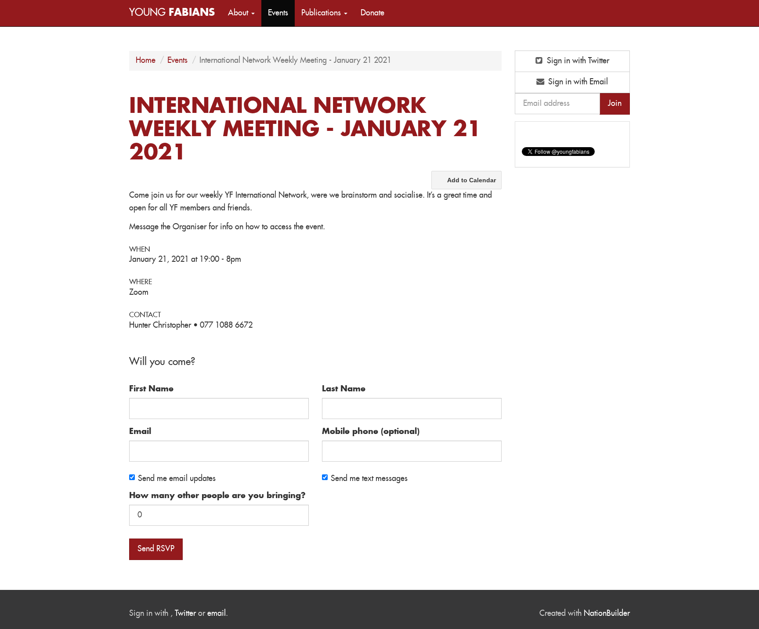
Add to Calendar (471, 180)
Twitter (185, 614)
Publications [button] (322, 13)
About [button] (239, 13)
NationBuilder (607, 614)
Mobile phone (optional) (370, 432)
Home (145, 61)
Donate (372, 13)
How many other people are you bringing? (217, 496)
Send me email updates (177, 479)
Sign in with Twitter (577, 61)
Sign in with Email (577, 82)
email (216, 614)
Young (172, 13)
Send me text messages (369, 479)
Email (140, 432)
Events (278, 13)
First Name (151, 389)
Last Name (343, 389)
